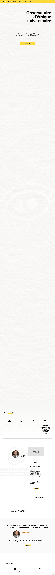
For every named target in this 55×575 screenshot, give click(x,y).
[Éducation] (9, 421)
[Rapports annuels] (45, 421)
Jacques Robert (23, 449)
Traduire (30, 1)
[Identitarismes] (33, 421)
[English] (33, 1)
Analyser (14, 1)
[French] (36, 1)
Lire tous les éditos (40, 497)
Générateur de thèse (40, 572)
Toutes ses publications (22, 459)
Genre (21, 424)
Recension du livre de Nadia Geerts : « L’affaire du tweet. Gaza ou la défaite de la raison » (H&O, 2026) (27, 526)
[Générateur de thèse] (40, 569)
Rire (25, 1)
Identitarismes (33, 424)
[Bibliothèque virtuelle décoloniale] (15, 569)
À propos (9, 1)
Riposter (20, 1)
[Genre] (21, 421)
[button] (5, 1)
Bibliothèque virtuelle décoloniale (15, 572)
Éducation (9, 424)
